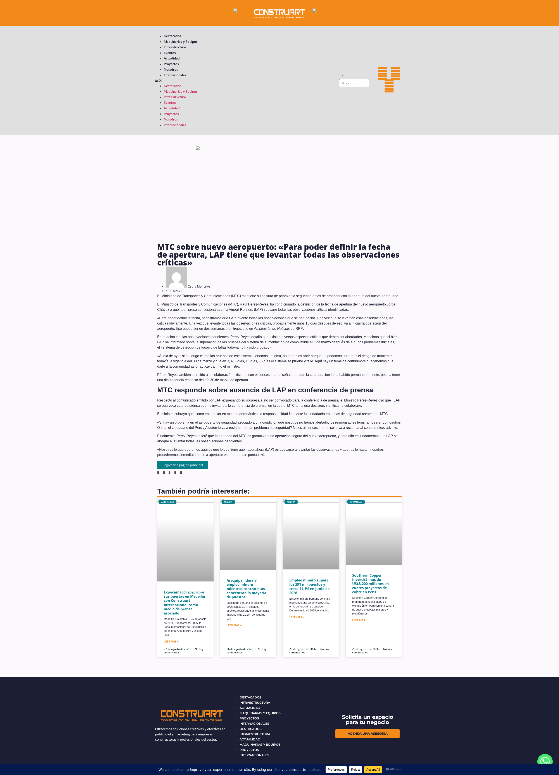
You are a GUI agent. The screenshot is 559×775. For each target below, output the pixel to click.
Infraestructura (175, 47)
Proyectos (171, 64)
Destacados (172, 36)
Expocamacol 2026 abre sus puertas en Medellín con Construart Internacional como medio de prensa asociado (184, 603)
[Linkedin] (395, 73)
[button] (244, 80)
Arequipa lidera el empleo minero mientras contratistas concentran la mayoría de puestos (246, 589)
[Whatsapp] (545, 762)
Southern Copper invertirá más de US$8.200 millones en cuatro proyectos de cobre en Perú (370, 584)
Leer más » (171, 641)
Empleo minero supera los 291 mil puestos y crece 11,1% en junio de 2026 (309, 586)
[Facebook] (382, 73)
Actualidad (172, 58)
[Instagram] (389, 85)
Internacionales (175, 75)
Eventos (170, 53)
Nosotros (171, 69)
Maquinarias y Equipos (181, 42)
